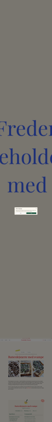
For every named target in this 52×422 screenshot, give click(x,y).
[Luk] (36, 208)
